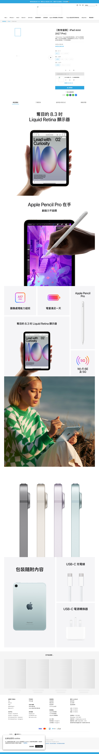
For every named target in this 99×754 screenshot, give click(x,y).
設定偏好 (31, 746)
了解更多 (25, 743)
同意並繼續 (39, 746)
